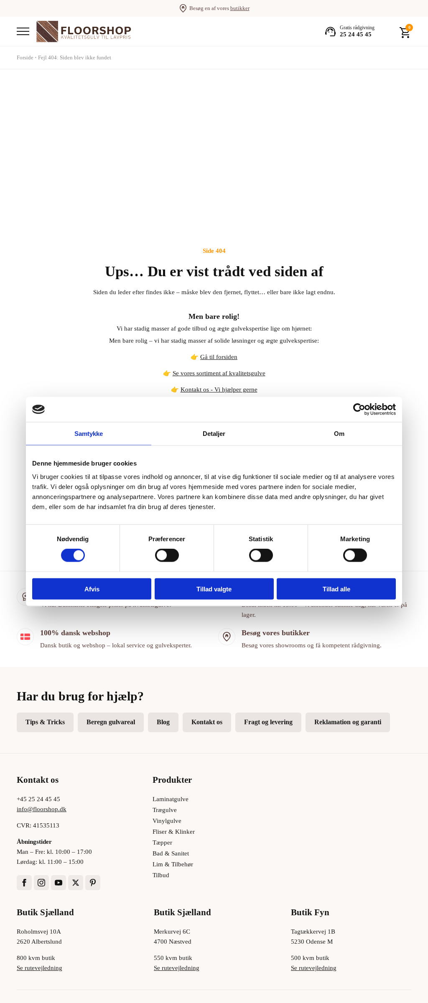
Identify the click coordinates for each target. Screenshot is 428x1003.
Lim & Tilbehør (173, 864)
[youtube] (58, 882)
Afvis (91, 588)
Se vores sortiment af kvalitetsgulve (219, 373)
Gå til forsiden (218, 357)
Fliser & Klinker (174, 831)
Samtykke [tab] (88, 433)
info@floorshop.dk (41, 809)
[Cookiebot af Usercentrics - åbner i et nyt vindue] (359, 409)
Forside (25, 57)
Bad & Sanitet (171, 853)
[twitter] (75, 882)
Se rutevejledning (39, 968)
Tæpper (162, 842)
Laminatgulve (171, 799)
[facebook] (24, 882)
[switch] (167, 555)
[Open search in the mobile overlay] (387, 31)
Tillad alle (336, 588)
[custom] (92, 882)
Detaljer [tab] (214, 433)
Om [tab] (339, 433)
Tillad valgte (214, 588)
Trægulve (165, 810)
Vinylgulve (167, 820)
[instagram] (41, 882)
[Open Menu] (23, 31)
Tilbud (161, 875)
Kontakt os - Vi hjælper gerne (219, 389)
